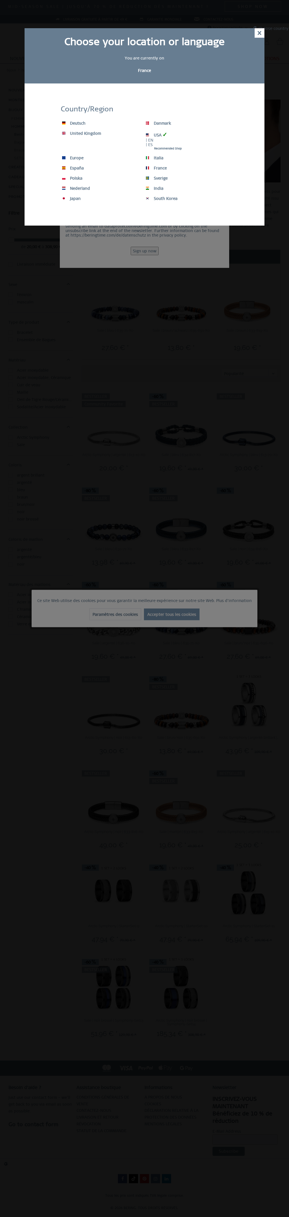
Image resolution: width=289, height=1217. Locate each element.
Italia (158, 158)
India (158, 188)
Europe (76, 158)
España (76, 168)
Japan (75, 198)
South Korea (165, 198)
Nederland (79, 188)
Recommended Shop (168, 148)
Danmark (162, 123)
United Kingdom (85, 133)
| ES (149, 144)
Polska (75, 178)
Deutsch (77, 123)
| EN (149, 140)
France (160, 168)
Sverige (160, 178)
